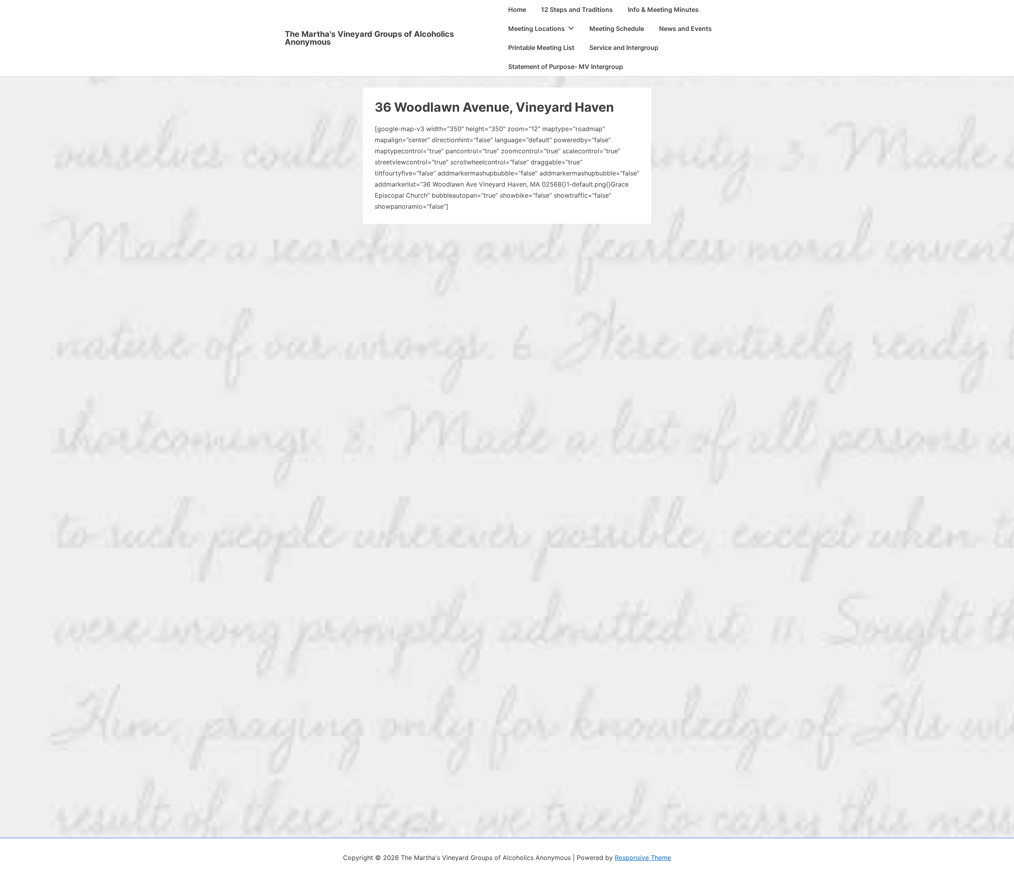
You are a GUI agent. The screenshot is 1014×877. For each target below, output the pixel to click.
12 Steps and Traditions (577, 9)
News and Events (685, 28)
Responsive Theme (643, 858)
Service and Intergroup (623, 47)
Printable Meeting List (541, 47)
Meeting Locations (536, 28)
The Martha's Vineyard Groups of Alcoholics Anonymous (369, 38)
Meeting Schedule (616, 28)
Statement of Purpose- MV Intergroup (565, 67)
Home (517, 9)
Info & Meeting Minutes (663, 9)
